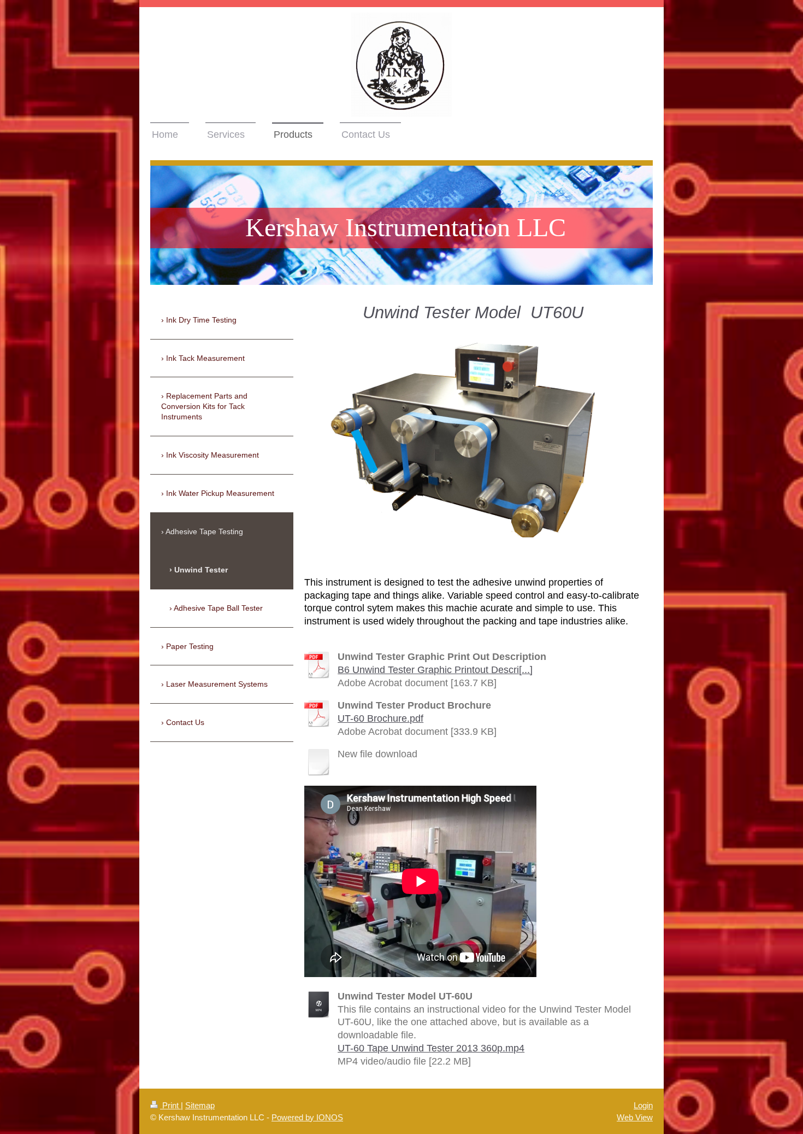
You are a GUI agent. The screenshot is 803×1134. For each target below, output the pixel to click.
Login (643, 1105)
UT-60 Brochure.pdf (380, 718)
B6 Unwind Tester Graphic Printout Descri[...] (435, 669)
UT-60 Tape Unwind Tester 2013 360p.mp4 (431, 1048)
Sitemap (200, 1105)
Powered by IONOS (307, 1117)
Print (170, 1105)
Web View (635, 1117)
